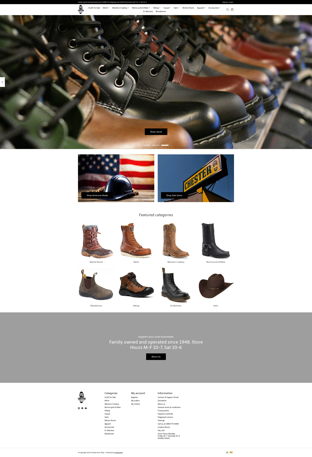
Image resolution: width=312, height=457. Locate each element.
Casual (107, 414)
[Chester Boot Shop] (81, 9)
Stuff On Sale (94, 8)
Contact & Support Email (168, 397)
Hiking (136, 305)
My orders (135, 401)
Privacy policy (163, 411)
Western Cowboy (175, 262)
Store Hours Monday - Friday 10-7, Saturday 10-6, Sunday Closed (169, 436)
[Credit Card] (227, 452)
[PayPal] (231, 452)
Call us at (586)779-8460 (168, 424)
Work (136, 262)
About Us (156, 356)
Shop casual (156, 131)
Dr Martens (148, 11)
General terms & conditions (169, 407)
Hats (215, 305)
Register (134, 397)
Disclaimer (162, 401)
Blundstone (161, 11)
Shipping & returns (165, 417)
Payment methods (165, 414)
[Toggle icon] (227, 9)
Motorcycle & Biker (215, 262)
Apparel (108, 424)
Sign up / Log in (227, 2)
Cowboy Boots (164, 427)
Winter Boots (188, 8)
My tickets (135, 404)
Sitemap (161, 420)
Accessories (109, 427)
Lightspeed (119, 452)
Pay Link (161, 430)
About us (161, 404)
